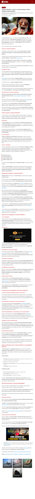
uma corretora (21, 183)
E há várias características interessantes (19, 95)
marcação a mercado (5, 404)
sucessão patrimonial (24, 303)
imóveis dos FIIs (18, 410)
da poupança (28, 313)
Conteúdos (20, 454)
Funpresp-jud (16, 454)
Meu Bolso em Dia (28, 454)
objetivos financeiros (5, 281)
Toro (23, 454)
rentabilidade (5, 78)
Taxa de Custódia (27, 99)
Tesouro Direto (7, 454)
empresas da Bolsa (10, 410)
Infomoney (11, 454)
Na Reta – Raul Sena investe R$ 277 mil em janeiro (22, 451)
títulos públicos (4, 187)
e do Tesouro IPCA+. (19, 58)
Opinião (4, 7)
